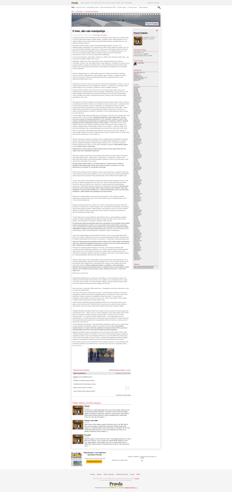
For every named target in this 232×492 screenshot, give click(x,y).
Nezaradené (104, 35)
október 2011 (137, 248)
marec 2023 (137, 135)
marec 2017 (137, 207)
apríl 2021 (136, 162)
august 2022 (137, 144)
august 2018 (137, 195)
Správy (82, 2)
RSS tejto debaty (127, 395)
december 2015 (137, 225)
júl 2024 (136, 115)
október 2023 (137, 126)
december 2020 (137, 167)
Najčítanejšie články (93, 7)
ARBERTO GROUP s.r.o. (131, 487)
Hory (135, 73)
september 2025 (138, 101)
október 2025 (137, 99)
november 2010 (137, 258)
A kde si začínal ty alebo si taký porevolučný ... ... (85, 391)
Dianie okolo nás (138, 72)
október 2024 (137, 112)
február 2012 (137, 244)
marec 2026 (137, 93)
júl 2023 (136, 130)
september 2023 (138, 127)
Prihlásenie (156, 2)
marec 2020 (137, 176)
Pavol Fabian (79, 11)
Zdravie (100, 2)
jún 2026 (136, 89)
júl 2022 (136, 145)
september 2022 (138, 143)
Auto (92, 2)
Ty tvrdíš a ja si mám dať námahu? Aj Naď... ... (84, 380)
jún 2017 (136, 203)
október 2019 (137, 182)
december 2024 (137, 110)
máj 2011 (136, 253)
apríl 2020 (136, 174)
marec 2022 (137, 150)
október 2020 (137, 169)
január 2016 (137, 224)
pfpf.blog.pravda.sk (138, 34)
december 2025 (137, 97)
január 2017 (137, 208)
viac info (137, 478)
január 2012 (137, 245)
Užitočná (118, 2)
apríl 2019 (136, 188)
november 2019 (137, 181)
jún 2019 (136, 186)
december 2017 (137, 197)
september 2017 (138, 200)
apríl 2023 (136, 134)
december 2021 (137, 154)
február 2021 (137, 164)
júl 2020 (136, 170)
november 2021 (137, 155)
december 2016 (137, 210)
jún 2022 (136, 146)
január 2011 (137, 257)
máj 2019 (136, 187)
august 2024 (137, 113)
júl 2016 (136, 216)
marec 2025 (137, 106)
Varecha (108, 2)
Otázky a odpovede (109, 474)
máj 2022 (136, 148)
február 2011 (137, 255)
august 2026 (137, 87)
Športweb (87, 2)
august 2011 (137, 250)
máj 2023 (136, 132)
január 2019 (137, 192)
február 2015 (137, 230)
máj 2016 (136, 219)
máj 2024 (136, 117)
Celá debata (119, 395)
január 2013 (137, 239)
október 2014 (137, 235)
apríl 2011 (136, 254)
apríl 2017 (136, 206)
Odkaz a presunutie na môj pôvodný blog (144, 266)
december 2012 (137, 240)
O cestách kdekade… (139, 77)
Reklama (99, 474)
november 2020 (137, 168)
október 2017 (137, 198)
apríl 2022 (136, 149)
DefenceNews (128, 2)
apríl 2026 (136, 92)
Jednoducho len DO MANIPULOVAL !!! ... (83, 377)
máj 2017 (136, 205)
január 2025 (137, 108)
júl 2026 (136, 88)
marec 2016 (137, 221)
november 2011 (137, 247)
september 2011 (138, 249)
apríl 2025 (136, 104)
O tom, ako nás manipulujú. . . (92, 11)
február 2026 (137, 94)
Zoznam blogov (121, 7)
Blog (73, 7)
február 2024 (137, 121)
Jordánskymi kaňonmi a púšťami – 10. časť (119, 370)
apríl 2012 (136, 241)
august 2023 (137, 129)
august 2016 (137, 215)
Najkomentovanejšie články (108, 7)
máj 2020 (136, 173)
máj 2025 (136, 103)
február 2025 (137, 107)
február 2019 (137, 191)
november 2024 (137, 111)
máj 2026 (136, 91)
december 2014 (137, 233)
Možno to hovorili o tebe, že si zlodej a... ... (83, 387)
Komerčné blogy (132, 7)
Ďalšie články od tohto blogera (86, 402)
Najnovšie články (81, 7)
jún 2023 (136, 131)
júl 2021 (136, 159)
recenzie (136, 80)
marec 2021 (137, 163)
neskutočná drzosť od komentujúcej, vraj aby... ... (85, 384)
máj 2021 (136, 160)
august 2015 (137, 226)
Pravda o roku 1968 (91, 420)
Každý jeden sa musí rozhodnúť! (81, 370)
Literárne (136, 75)
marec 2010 (137, 259)
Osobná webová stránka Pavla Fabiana (143, 267)
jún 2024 (136, 116)
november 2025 (137, 98)
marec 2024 (137, 120)
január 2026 (137, 96)
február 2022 (137, 151)
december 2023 (137, 123)
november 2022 (137, 140)
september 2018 (138, 193)
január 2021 (137, 165)
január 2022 (137, 153)
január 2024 (137, 122)
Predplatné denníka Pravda (94, 461)
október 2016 (137, 212)
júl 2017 (136, 202)
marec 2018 (137, 196)
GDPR (138, 474)
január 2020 (137, 178)
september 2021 (138, 156)
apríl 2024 (136, 118)
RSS (157, 30)
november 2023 (137, 125)
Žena (104, 2)
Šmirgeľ (87, 406)
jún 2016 (136, 217)
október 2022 (137, 141)
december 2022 (137, 139)
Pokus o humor (137, 78)
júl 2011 (136, 252)
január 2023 (137, 137)
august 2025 (137, 102)
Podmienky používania (122, 474)
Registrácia (150, 2)
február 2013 (137, 238)
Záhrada (113, 2)
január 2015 (137, 231)
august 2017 (137, 201)
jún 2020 (136, 172)
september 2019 (138, 183)
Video (122, 2)
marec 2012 (137, 243)
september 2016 (138, 214)
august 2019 (137, 184)
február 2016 (137, 222)
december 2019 (137, 179)
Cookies (132, 474)
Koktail (95, 2)
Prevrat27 (87, 435)
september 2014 (138, 236)
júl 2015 (136, 228)
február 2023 (137, 136)
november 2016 (137, 211)
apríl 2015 (136, 229)
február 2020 (137, 177)
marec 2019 (137, 189)
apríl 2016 (136, 220)
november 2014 (137, 234)
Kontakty (92, 474)
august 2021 (137, 158)
